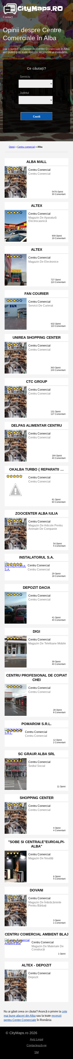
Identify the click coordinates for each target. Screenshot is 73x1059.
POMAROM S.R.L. (36, 724)
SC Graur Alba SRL (36, 754)
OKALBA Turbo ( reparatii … (36, 469)
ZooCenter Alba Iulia (36, 513)
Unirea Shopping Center (37, 337)
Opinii (12, 147)
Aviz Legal (36, 1039)
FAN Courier (36, 294)
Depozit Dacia (36, 587)
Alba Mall (36, 162)
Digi (36, 631)
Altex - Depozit (36, 965)
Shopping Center (37, 798)
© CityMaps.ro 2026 (21, 1033)
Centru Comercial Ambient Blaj (36, 934)
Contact (8, 17)
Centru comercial (26, 147)
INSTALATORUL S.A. (36, 557)
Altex (36, 206)
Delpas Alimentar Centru (36, 425)
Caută (36, 116)
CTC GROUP (36, 382)
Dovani (36, 890)
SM (36, 1052)
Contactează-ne (37, 1045)
